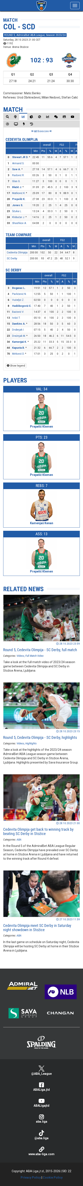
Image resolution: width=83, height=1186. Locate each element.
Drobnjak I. (18, 329)
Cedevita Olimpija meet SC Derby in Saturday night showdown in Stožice (37, 927)
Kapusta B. (18, 347)
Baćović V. (18, 311)
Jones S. (17, 205)
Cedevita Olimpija (22, 139)
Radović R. (18, 175)
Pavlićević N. (19, 294)
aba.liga (41, 1121)
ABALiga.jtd (41, 1089)
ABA (19, 839)
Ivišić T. (16, 317)
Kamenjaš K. (19, 341)
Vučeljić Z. (18, 299)
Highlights (31, 743)
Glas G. (16, 181)
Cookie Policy (53, 1177)
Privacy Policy (31, 1177)
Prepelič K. (19, 199)
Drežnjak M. (19, 335)
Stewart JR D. (20, 157)
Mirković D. (18, 353)
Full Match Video (34, 655)
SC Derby (12, 258)
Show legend (17, 365)
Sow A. (16, 169)
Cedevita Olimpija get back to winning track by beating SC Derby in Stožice (38, 831)
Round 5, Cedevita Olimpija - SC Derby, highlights (40, 737)
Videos (20, 655)
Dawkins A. (19, 323)
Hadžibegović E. (21, 305)
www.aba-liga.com (41, 1154)
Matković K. (18, 193)
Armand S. (18, 163)
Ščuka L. (17, 211)
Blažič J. (17, 187)
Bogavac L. (19, 288)
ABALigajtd (41, 1105)
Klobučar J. (18, 217)
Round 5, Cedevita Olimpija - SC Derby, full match (40, 650)
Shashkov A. (19, 223)
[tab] (7, 116)
